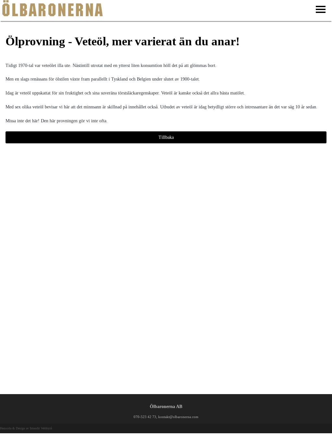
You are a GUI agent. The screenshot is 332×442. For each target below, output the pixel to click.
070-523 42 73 (145, 417)
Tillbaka (166, 137)
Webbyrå (46, 428)
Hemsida (5, 428)
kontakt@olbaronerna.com (178, 417)
